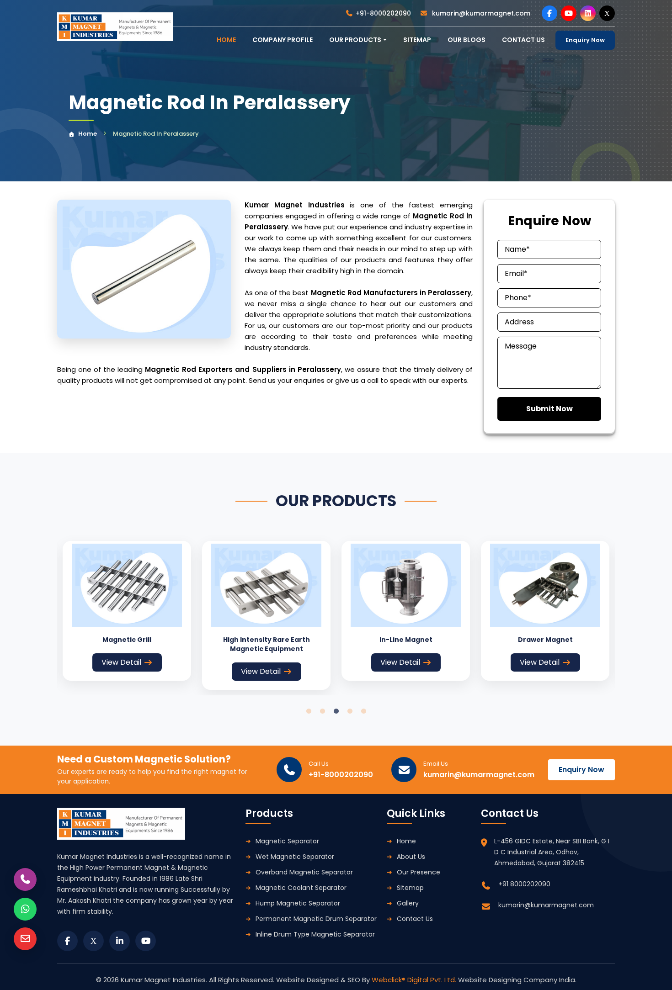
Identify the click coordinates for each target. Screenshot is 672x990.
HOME (226, 39)
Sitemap (417, 39)
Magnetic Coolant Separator (301, 887)
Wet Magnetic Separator (295, 856)
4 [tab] (349, 711)
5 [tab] (363, 711)
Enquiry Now (585, 40)
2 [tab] (322, 711)
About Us (411, 856)
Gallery (408, 903)
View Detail (121, 662)
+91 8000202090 (524, 884)
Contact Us (415, 918)
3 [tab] (336, 711)
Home (87, 133)
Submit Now (549, 408)
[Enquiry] (25, 938)
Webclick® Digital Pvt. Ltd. (415, 980)
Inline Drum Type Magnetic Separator (315, 934)
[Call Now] (25, 879)
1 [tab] (308, 711)
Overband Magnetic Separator (304, 872)
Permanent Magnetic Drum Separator (316, 918)
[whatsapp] (25, 909)
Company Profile (282, 39)
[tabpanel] (127, 610)
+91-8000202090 (383, 13)
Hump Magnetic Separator (298, 903)
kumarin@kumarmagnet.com (480, 13)
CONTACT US (523, 39)
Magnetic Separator (287, 841)
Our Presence (418, 872)
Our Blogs (466, 39)
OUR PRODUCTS (355, 39)
